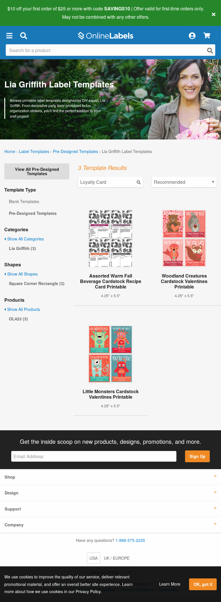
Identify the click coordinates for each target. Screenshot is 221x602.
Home (9, 151)
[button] (9, 35)
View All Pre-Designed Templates (37, 171)
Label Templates (34, 151)
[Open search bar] (23, 35)
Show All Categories (25, 239)
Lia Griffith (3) (22, 248)
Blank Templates (24, 201)
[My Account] (192, 35)
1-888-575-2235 (130, 540)
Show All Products (23, 309)
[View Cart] (206, 35)
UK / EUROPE (116, 558)
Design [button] (11, 493)
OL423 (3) (18, 319)
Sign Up (197, 456)
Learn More (169, 584)
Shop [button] (10, 477)
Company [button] (14, 525)
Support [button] (13, 509)
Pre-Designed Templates (75, 151)
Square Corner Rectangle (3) (36, 283)
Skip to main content (20, 13)
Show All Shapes (22, 274)
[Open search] (210, 50)
